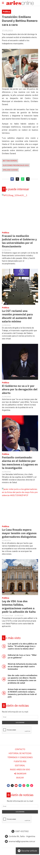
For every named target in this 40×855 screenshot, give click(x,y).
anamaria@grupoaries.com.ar (22, 841)
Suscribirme (20, 722)
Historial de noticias (20, 753)
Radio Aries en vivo (20, 769)
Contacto (20, 749)
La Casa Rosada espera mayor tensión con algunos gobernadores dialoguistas (19, 533)
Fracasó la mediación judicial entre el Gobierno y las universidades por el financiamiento (19, 241)
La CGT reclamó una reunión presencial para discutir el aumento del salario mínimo (17, 316)
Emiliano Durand (10, 170)
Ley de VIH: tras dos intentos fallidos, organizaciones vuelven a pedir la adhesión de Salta (19, 606)
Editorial (20, 765)
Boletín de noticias (16, 706)
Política (6, 11)
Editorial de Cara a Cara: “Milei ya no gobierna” (22, 656)
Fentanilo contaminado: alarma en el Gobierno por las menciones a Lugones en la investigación (20, 463)
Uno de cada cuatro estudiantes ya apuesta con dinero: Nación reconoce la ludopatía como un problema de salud (22, 679)
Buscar (20, 777)
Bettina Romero (10, 161)
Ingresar (21, 773)
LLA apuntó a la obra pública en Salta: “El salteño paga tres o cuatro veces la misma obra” (22, 646)
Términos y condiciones (20, 757)
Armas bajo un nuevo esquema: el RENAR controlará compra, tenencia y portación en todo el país (22, 693)
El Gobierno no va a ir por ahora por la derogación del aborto (19, 389)
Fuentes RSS (20, 761)
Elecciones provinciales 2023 (16, 165)
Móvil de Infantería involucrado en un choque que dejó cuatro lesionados (22, 666)
